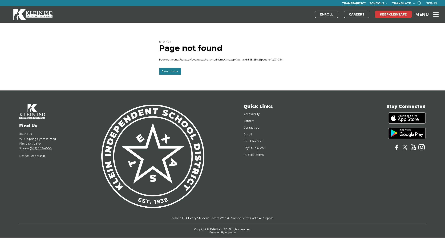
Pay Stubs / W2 (254, 148)
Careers (356, 14)
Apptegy (230, 232)
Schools (376, 3)
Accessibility (252, 114)
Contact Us (251, 127)
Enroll (326, 14)
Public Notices (254, 155)
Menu (422, 14)
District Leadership (32, 156)
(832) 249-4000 (41, 148)
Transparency (354, 3)
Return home (170, 71)
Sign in (431, 3)
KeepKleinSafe (393, 14)
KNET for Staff (254, 141)
